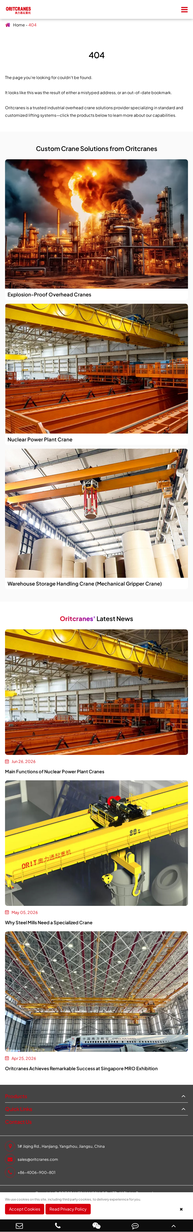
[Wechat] (96, 1225)
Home (19, 24)
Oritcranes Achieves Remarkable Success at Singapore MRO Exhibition (81, 1068)
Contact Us (18, 1122)
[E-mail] (19, 1225)
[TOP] (173, 1225)
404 (32, 24)
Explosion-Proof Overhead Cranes (49, 294)
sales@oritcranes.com (38, 1159)
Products (16, 1096)
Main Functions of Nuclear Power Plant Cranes (54, 771)
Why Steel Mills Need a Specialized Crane (48, 922)
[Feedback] (135, 1225)
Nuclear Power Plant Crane (40, 439)
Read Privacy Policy (68, 1209)
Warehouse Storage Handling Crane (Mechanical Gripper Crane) (85, 583)
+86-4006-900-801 (37, 1172)
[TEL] (58, 1225)
